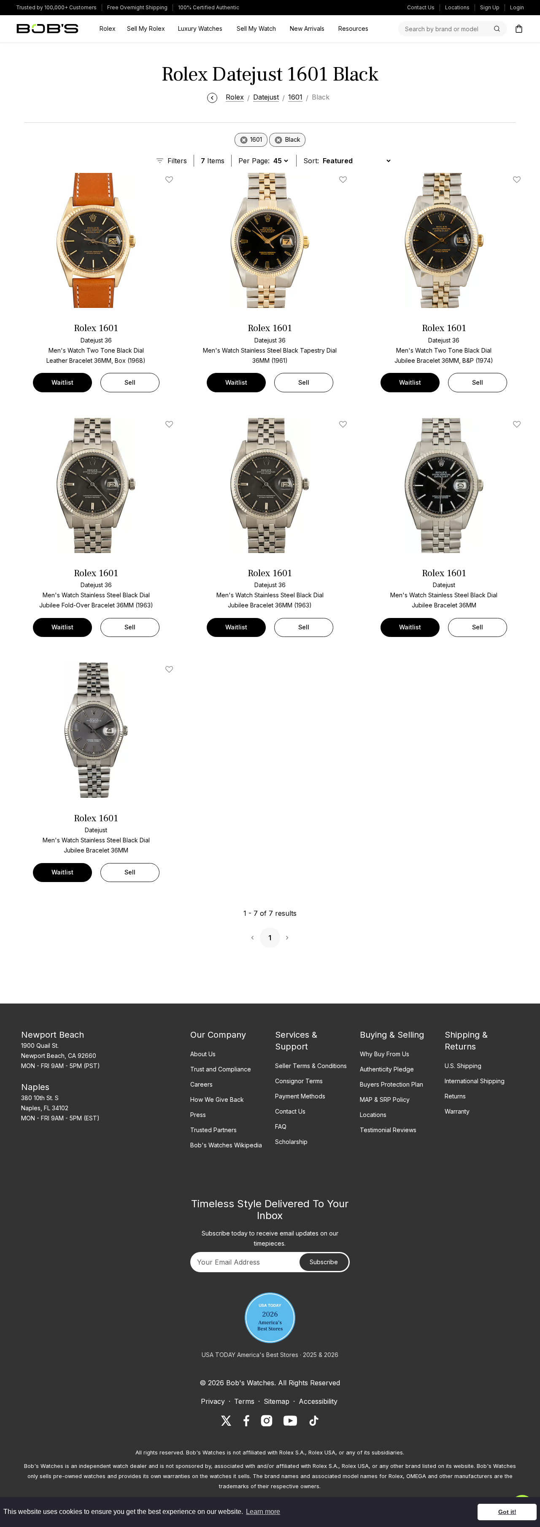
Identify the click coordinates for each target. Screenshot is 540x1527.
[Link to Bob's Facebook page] (246, 1420)
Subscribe (324, 1261)
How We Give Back (217, 1099)
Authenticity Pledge (387, 1069)
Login (517, 7)
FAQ (280, 1126)
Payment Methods (300, 1096)
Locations (457, 7)
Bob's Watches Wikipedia (226, 1145)
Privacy (213, 1401)
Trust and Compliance (220, 1069)
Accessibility (318, 1401)
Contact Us (421, 7)
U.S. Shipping (463, 1065)
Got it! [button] (507, 1511)
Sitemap (276, 1401)
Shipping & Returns (466, 1041)
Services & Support (296, 1041)
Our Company (218, 1035)
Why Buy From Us (384, 1054)
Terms (244, 1401)
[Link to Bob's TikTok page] (314, 1420)
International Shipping (475, 1081)
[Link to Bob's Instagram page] (266, 1420)
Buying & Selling (392, 1035)
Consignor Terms (299, 1081)
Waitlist (62, 382)
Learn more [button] (263, 1511)
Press (198, 1114)
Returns (455, 1096)
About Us (203, 1054)
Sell (129, 382)
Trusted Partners (213, 1129)
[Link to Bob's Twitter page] (226, 1420)
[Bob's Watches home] (47, 28)
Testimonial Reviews (388, 1129)
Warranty (457, 1111)
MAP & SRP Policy (385, 1099)
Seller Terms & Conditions (311, 1065)
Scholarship (291, 1141)
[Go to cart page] (519, 29)
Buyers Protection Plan (391, 1084)
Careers (201, 1084)
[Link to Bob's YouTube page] (290, 1420)
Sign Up (490, 7)
